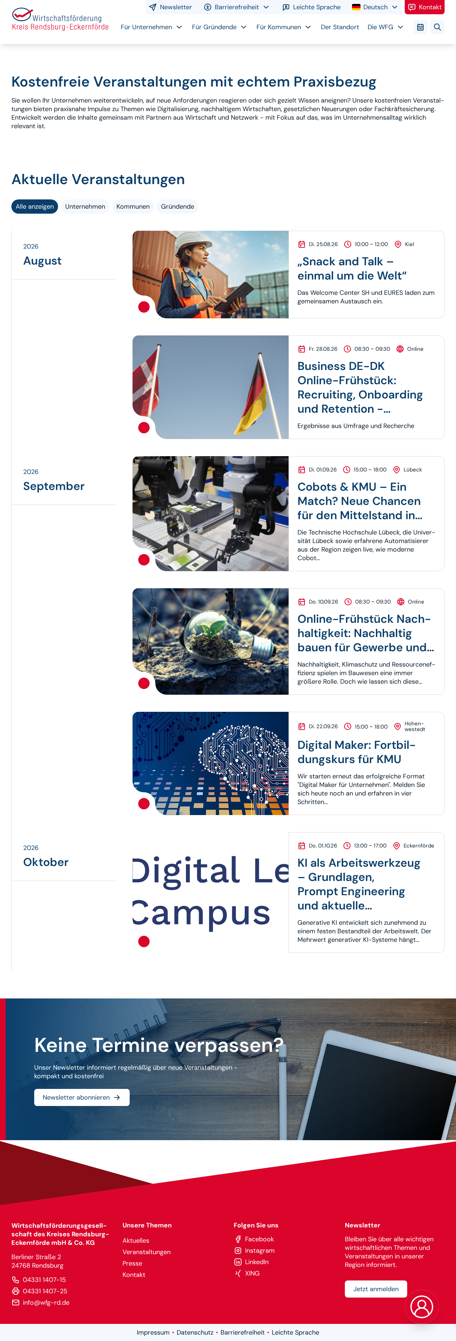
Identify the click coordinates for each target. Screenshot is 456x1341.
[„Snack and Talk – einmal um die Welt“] (211, 274)
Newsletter (176, 7)
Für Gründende (214, 27)
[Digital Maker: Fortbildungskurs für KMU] (211, 763)
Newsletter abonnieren (76, 1097)
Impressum (153, 1332)
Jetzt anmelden (376, 1289)
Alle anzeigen (35, 206)
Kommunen (133, 206)
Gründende (177, 206)
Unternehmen (85, 206)
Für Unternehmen (146, 27)
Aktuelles (136, 1240)
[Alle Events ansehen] (420, 27)
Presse (132, 1263)
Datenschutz (195, 1332)
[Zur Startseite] (60, 22)
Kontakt (430, 7)
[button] (422, 1307)
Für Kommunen (278, 27)
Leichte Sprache (317, 7)
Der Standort (340, 27)
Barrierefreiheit (243, 1332)
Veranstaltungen (147, 1252)
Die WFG (380, 27)
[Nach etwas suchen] (437, 27)
